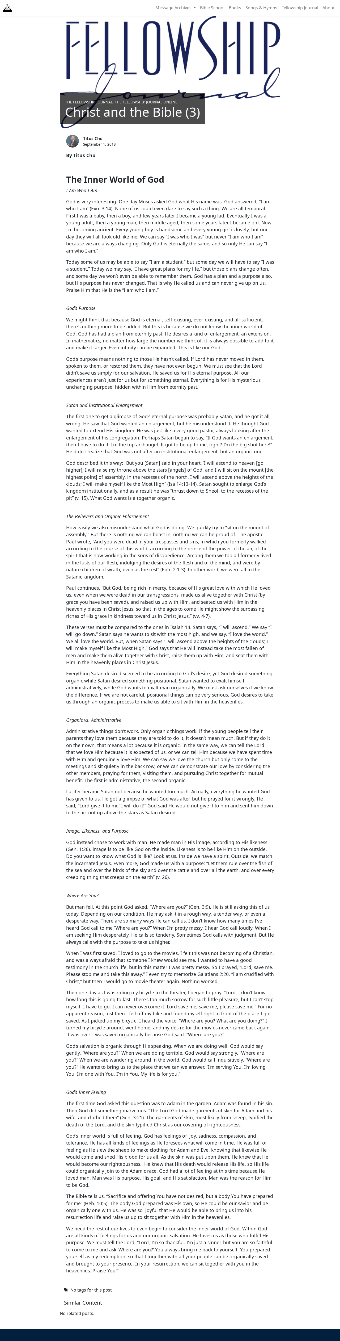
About (328, 8)
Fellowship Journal (300, 8)
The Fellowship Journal (89, 101)
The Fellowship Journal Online (146, 101)
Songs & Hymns (261, 8)
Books (235, 8)
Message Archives (174, 8)
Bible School (212, 8)
